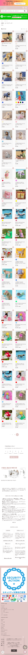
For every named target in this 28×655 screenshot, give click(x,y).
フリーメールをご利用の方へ (5, 612)
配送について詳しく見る (8, 558)
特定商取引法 (3, 631)
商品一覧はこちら (14, 457)
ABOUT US (14, 522)
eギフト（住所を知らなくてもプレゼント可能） (7, 609)
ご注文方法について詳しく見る (8, 540)
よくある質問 (3, 624)
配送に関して (3, 628)
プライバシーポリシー (4, 632)
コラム (2, 613)
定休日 (2, 623)
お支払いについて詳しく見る (20, 540)
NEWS (2, 620)
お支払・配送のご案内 (4, 608)
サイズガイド (3, 605)
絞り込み (4, 28)
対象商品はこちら (18, 4)
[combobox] (14, 11)
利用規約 (2, 627)
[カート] (23, 8)
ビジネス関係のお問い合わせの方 (5, 635)
